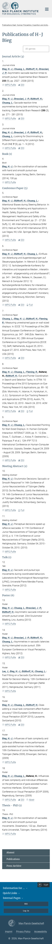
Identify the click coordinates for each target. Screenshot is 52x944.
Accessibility (40, 931)
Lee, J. (5, 671)
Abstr (31, 799)
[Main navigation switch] (47, 9)
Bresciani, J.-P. (21, 98)
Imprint (8, 931)
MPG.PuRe (10, 85)
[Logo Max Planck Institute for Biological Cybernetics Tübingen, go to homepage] (20, 8)
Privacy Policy (23, 931)
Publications (13, 859)
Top (45, 884)
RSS (26, 904)
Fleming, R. (32, 372)
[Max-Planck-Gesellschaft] (13, 923)
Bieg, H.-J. (7, 69)
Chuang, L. (19, 69)
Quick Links (10, 893)
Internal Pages (12, 898)
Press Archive (13, 866)
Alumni (10, 852)
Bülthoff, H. (32, 69)
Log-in (26, 911)
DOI (22, 85)
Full (31, 304)
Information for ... (14, 888)
